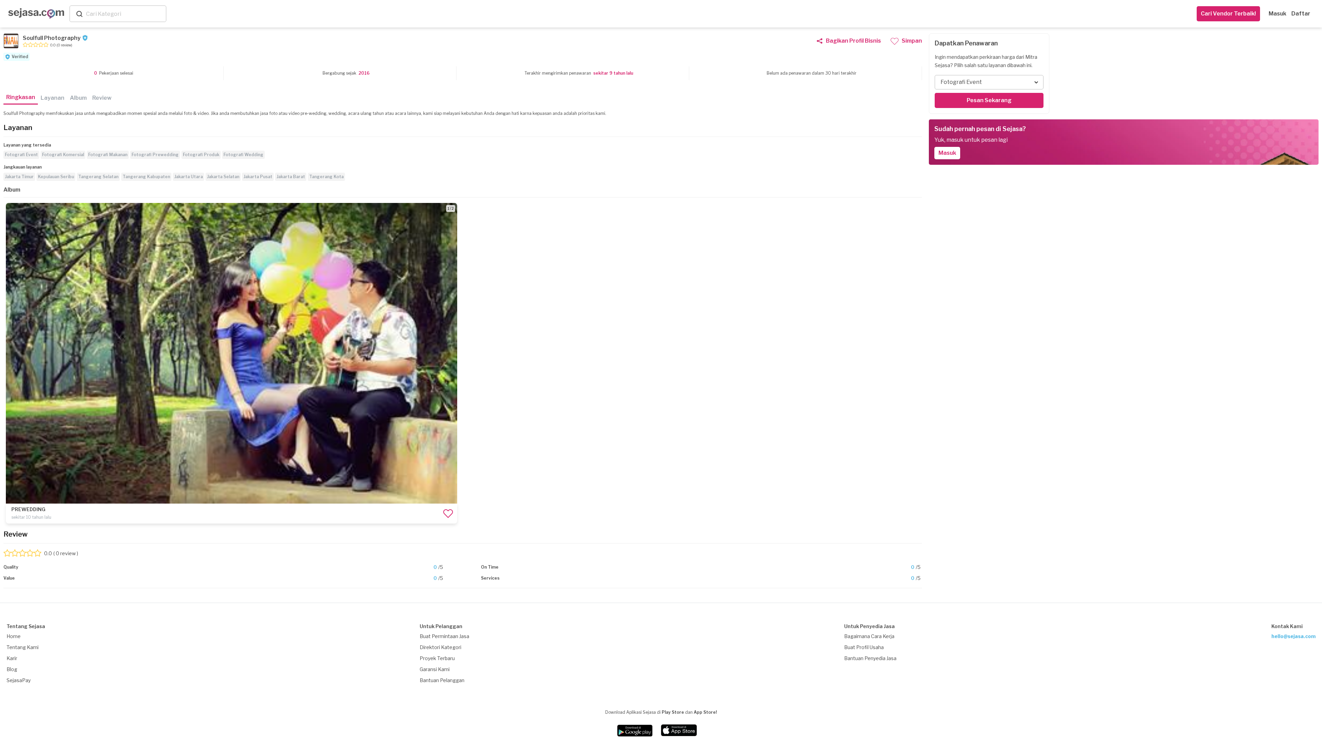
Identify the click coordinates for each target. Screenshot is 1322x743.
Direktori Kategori (440, 647)
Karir (12, 658)
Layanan (52, 98)
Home (14, 636)
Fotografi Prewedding (155, 154)
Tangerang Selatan (98, 176)
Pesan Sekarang (989, 100)
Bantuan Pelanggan (442, 680)
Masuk (1277, 13)
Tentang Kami (23, 647)
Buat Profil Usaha (864, 647)
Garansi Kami (435, 669)
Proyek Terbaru (437, 658)
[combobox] (124, 14)
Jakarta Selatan (223, 176)
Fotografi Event (21, 154)
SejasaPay (19, 680)
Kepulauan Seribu (56, 176)
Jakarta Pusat (257, 176)
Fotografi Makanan (107, 154)
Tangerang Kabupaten (146, 176)
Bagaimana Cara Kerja (869, 636)
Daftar (1300, 13)
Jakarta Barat (290, 176)
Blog (12, 669)
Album (78, 98)
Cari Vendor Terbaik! (1228, 13)
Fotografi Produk (201, 154)
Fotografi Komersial (63, 154)
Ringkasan (20, 97)
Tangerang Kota (326, 176)
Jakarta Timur (19, 176)
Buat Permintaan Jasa (444, 636)
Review (102, 98)
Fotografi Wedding (243, 154)
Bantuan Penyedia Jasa (870, 658)
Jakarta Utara (188, 176)
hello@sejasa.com (1293, 636)
